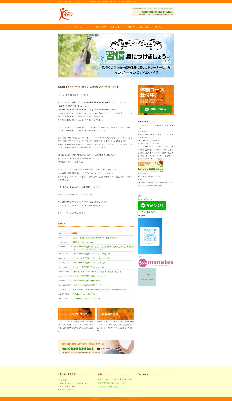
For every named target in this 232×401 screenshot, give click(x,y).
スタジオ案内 (116, 27)
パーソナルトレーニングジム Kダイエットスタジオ (113, 399)
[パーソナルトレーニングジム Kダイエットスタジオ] (65, 8)
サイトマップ (120, 383)
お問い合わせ (159, 27)
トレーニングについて (83, 27)
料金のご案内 (101, 27)
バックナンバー (103, 387)
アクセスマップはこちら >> (148, 143)
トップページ (65, 27)
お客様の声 (130, 27)
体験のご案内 (144, 27)
